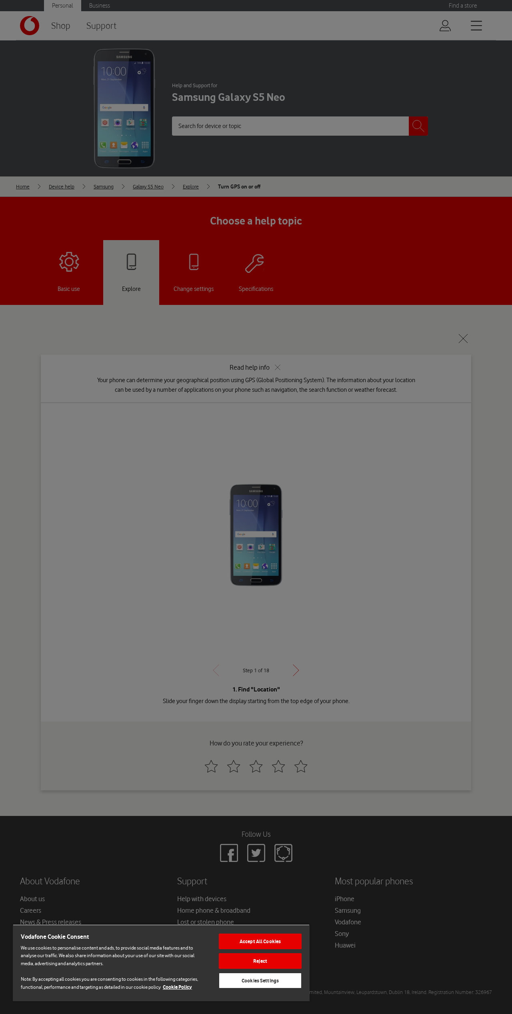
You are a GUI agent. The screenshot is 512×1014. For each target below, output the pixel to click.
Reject (260, 961)
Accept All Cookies (260, 941)
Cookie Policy (177, 987)
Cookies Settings (260, 981)
